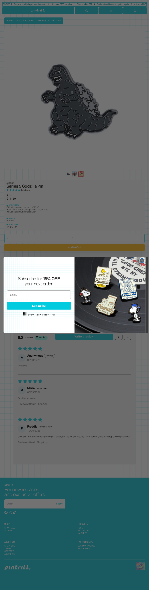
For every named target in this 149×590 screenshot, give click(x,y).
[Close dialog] (142, 260)
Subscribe (39, 306)
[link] (39, 281)
